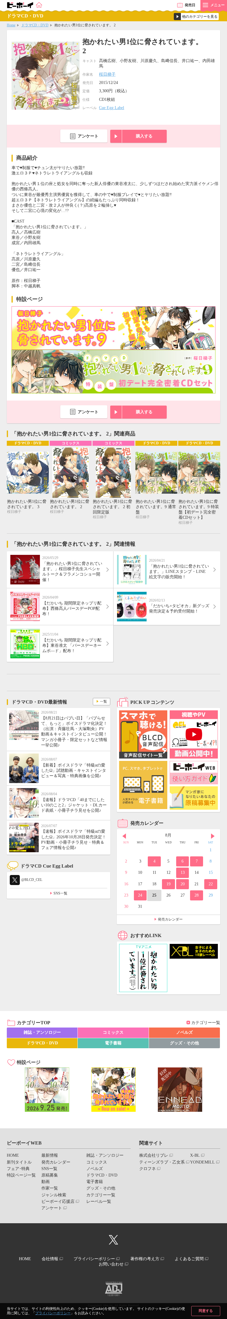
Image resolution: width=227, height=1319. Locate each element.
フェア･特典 (18, 1168)
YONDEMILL (202, 1162)
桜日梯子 (107, 74)
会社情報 (50, 1259)
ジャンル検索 (53, 1195)
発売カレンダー (170, 919)
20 (183, 884)
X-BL (195, 1155)
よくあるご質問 (189, 1259)
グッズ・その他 (184, 1043)
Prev (124, 836)
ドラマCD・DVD (34, 25)
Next (212, 836)
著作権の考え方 (144, 1259)
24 (140, 895)
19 (168, 884)
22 (211, 884)
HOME (13, 1155)
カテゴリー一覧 (205, 1022)
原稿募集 (49, 1175)
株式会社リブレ (153, 1155)
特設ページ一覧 (21, 1175)
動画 (45, 1181)
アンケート (88, 136)
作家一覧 (49, 1188)
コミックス (113, 1032)
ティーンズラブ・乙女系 (162, 1162)
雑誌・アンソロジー (42, 1032)
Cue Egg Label (111, 108)
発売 (190, 5)
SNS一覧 (60, 893)
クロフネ (147, 1168)
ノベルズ (184, 1032)
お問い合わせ (111, 1264)
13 (183, 872)
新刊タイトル (19, 1162)
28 (196, 895)
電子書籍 (113, 1043)
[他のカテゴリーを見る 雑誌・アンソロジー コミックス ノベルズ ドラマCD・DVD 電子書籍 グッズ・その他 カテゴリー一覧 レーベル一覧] (196, 16)
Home (11, 25)
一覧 (103, 701)
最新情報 (49, 1155)
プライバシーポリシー (53, 1313)
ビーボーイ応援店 (57, 1201)
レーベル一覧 (98, 1201)
